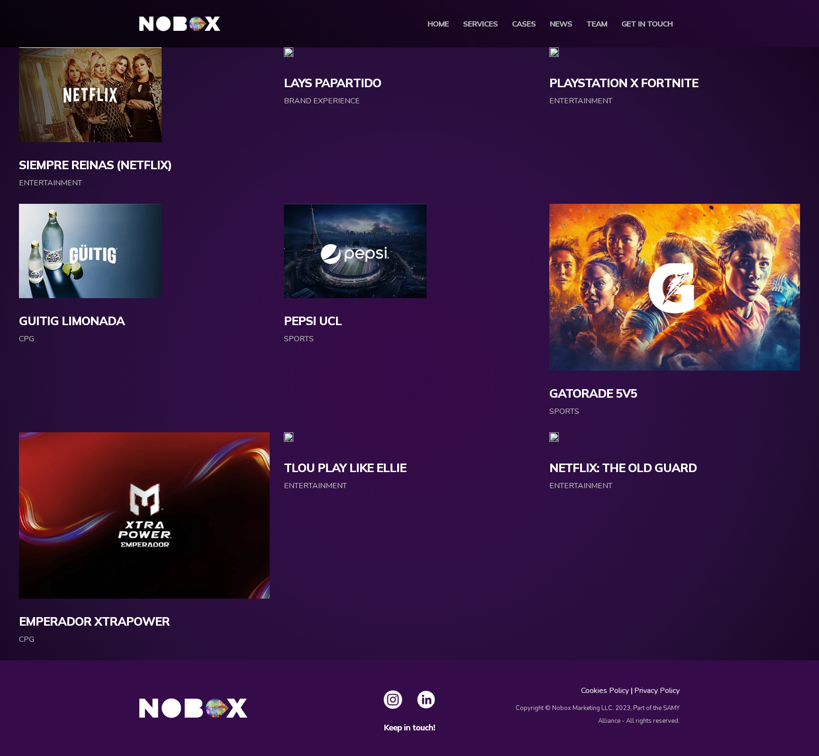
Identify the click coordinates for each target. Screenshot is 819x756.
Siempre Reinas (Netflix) (95, 164)
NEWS (561, 23)
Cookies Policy (605, 690)
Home (438, 23)
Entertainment (50, 183)
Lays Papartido (332, 82)
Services (480, 23)
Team (596, 23)
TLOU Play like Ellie (345, 467)
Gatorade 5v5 (593, 393)
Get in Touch (647, 23)
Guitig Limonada (72, 320)
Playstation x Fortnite (623, 82)
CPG (26, 339)
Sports (299, 339)
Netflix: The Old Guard (623, 467)
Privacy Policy (657, 690)
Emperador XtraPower (94, 621)
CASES (524, 23)
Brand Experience (322, 101)
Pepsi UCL (313, 320)
